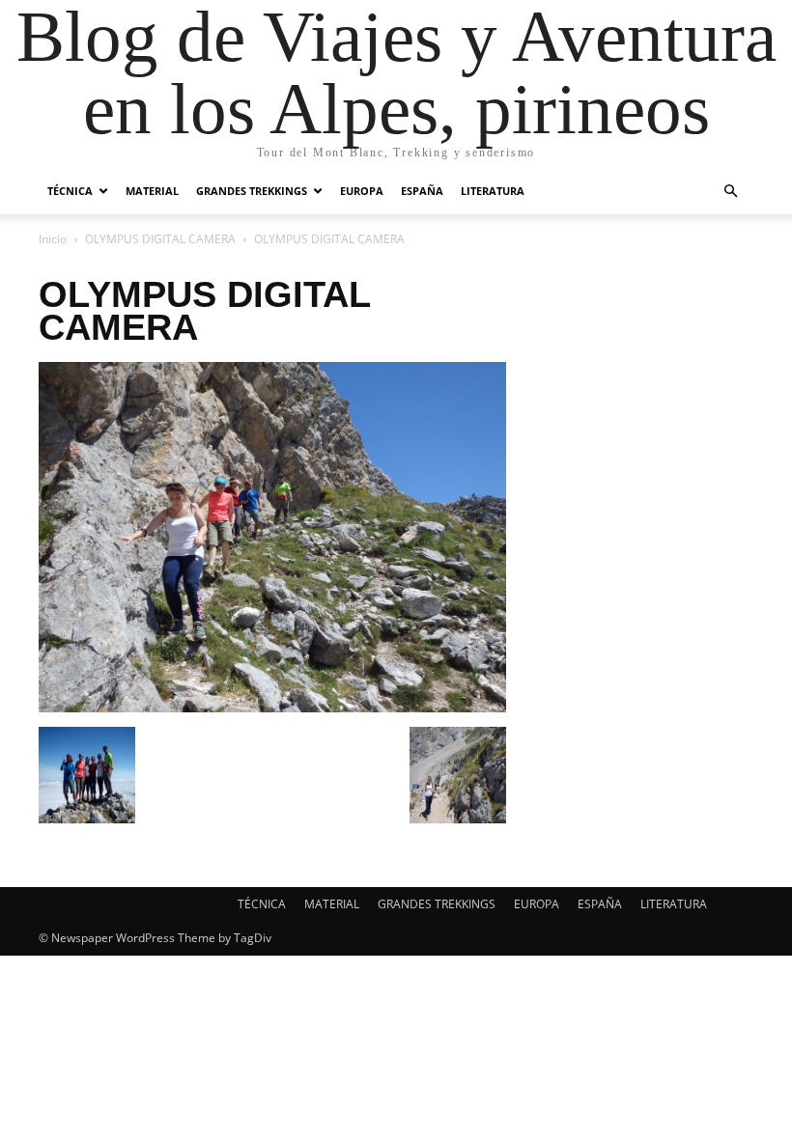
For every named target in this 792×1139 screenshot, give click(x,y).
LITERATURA (492, 190)
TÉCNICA (70, 190)
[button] (730, 191)
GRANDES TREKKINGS (251, 190)
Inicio (53, 239)
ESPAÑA (422, 190)
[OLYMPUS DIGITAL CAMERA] (272, 707)
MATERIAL (152, 190)
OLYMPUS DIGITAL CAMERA (160, 239)
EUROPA (361, 190)
